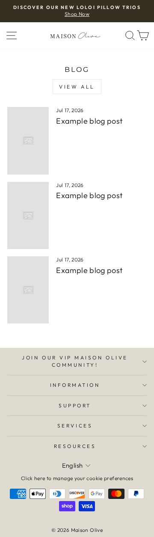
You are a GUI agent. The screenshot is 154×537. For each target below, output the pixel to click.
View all (77, 86)
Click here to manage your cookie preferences (77, 478)
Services (74, 425)
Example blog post (89, 121)
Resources (75, 446)
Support (75, 405)
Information (75, 385)
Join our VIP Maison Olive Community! (74, 361)
